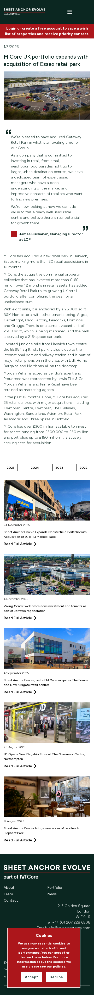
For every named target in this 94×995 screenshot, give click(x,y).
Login (11, 28)
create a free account (42, 28)
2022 (83, 467)
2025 (11, 467)
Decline (56, 977)
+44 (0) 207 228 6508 (71, 922)
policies (59, 966)
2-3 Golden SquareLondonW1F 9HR (74, 911)
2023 (59, 467)
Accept (31, 977)
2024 (35, 467)
